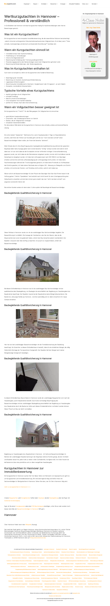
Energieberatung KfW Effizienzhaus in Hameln (25, 569)
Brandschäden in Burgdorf (52, 558)
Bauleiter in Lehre (82, 584)
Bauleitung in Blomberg (93, 584)
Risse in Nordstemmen (93, 558)
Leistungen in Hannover (49, 549)
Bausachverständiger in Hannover (27, 509)
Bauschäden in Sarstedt (81, 555)
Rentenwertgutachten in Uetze (35, 563)
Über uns (85, 4)
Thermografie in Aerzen (94, 572)
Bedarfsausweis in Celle (33, 566)
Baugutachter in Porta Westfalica (16, 581)
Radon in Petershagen (68, 575)
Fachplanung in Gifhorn (65, 578)
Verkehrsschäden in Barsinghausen (37, 558)
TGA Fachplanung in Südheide (90, 578)
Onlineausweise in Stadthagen (47, 566)
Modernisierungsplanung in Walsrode (49, 578)
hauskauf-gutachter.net (65, 593)
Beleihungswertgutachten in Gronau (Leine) (17, 563)
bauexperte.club (76, 593)
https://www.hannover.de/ (38, 538)
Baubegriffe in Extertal (18, 578)
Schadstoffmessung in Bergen (54, 575)
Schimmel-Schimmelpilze (12, 501)
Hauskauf (26, 4)
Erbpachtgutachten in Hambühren (51, 563)
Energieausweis (20, 506)
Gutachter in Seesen (62, 581)
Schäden (43, 4)
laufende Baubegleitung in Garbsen (52, 552)
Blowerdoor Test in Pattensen (68, 552)
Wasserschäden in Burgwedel (95, 555)
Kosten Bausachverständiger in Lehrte (31, 555)
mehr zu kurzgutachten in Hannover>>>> (17, 487)
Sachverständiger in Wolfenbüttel (32, 581)
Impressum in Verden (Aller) (48, 589)
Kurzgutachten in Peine (80, 563)
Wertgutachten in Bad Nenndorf (57, 560)
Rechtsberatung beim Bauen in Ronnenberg (20, 552)
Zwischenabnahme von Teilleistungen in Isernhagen (88, 552)
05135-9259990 (93, 61)
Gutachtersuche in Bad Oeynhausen (17, 586)
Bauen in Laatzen (73, 549)
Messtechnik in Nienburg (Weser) (63, 572)
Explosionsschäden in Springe (67, 558)
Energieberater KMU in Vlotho (70, 584)
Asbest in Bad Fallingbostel (97, 575)
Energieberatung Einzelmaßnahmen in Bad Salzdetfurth (87, 566)
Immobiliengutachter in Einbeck (94, 581)
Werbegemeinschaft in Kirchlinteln (52, 586)
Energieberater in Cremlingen (35, 584)
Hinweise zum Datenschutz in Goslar (93, 586)
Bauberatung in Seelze (37, 552)
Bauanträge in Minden (77, 578)
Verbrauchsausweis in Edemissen (18, 566)
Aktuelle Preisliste (74, 4)
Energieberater (25, 498)
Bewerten (53, 4)
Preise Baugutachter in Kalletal (49, 581)
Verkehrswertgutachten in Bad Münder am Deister (77, 560)
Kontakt (94, 4)
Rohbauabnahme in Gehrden (14, 555)
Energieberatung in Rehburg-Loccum (64, 566)
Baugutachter (13, 498)
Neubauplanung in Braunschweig (31, 578)
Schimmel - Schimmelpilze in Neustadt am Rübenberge (19, 560)
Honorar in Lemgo (79, 586)
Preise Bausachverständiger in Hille (35, 586)
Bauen (35, 4)
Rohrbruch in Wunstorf (81, 558)
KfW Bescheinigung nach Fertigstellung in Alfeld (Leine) (23, 572)
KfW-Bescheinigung (37, 506)
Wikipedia (28, 524)
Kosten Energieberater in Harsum (41, 560)
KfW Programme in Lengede (66, 569)
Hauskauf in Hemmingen (61, 549)
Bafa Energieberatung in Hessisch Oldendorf (48, 569)
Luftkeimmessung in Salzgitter (38, 575)
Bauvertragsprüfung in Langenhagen (87, 549)
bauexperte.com (55, 593)
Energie (62, 4)
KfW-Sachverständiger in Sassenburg (77, 581)
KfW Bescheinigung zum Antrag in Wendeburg (84, 569)
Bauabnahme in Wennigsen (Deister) (50, 555)
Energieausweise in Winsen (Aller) (95, 563)
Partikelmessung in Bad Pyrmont (82, 575)
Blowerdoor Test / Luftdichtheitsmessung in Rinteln (18, 575)
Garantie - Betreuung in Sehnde (67, 555)
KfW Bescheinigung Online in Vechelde (45, 572)
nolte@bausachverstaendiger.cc (93, 68)
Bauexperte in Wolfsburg (62, 589)
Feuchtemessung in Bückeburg (80, 572)
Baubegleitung (53, 498)
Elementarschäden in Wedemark (19, 558)
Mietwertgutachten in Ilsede (67, 563)
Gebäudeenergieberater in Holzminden (53, 584)
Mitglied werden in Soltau (67, 586)
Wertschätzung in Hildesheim (96, 560)
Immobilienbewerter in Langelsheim (20, 584)
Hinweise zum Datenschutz (55, 596)
